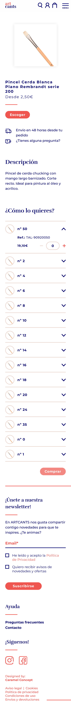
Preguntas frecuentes (24, 622)
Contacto (13, 628)
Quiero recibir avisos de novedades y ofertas (32, 569)
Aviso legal (13, 688)
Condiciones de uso (20, 696)
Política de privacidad (21, 692)
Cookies (32, 688)
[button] (41, 246)
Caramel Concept (19, 680)
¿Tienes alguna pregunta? (38, 141)
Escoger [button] (17, 115)
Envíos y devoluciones (22, 699)
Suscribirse (23, 586)
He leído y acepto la (35, 557)
